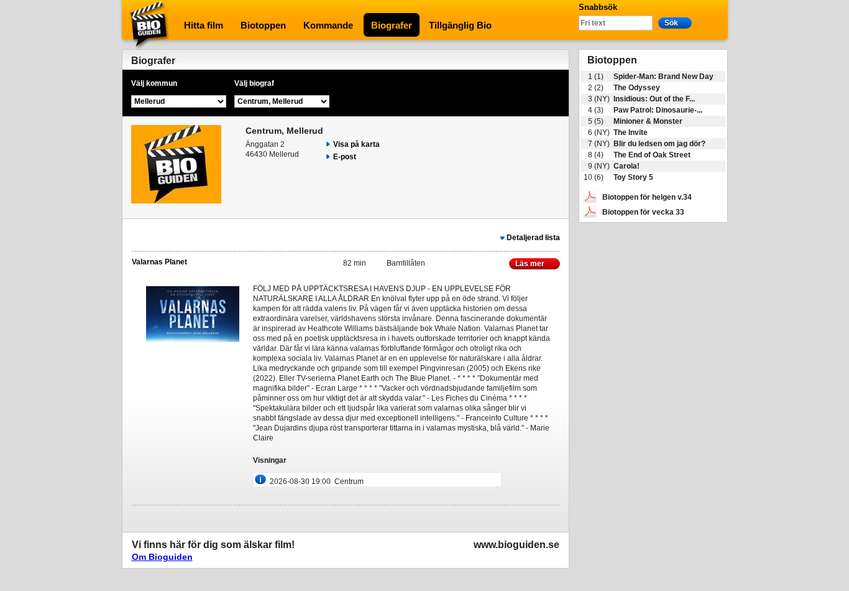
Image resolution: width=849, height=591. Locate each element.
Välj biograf (254, 83)
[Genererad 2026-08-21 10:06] (590, 211)
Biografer (391, 25)
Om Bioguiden (162, 557)
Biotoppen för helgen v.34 (647, 197)
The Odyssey (636, 87)
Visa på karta (356, 144)
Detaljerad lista (533, 237)
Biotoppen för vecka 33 (643, 212)
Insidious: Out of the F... (654, 99)
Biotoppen (263, 25)
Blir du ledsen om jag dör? (659, 143)
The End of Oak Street (652, 155)
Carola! (626, 166)
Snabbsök (598, 7)
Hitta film (203, 25)
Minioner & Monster (647, 121)
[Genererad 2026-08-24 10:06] (590, 196)
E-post (344, 156)
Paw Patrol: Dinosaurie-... (657, 110)
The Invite (630, 132)
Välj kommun (154, 83)
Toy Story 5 (633, 177)
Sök (671, 23)
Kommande (328, 25)
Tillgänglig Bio (460, 25)
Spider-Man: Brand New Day (663, 76)
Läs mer (530, 263)
